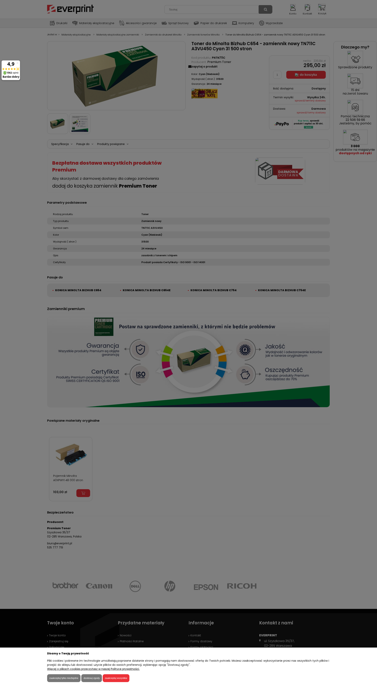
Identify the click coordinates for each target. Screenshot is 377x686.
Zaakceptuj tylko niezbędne (63, 678)
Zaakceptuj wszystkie (116, 678)
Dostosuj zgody (92, 678)
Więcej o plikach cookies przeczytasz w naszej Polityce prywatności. (93, 669)
